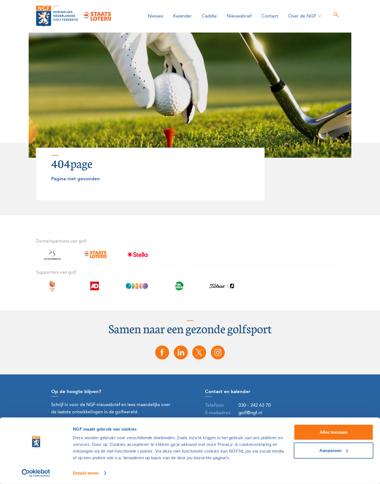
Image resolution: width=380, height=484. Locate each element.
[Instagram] (217, 352)
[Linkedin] (180, 352)
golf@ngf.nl (250, 413)
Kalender (182, 16)
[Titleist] (221, 289)
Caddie (209, 16)
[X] (199, 352)
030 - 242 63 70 (254, 405)
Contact (269, 16)
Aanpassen (330, 450)
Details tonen (86, 473)
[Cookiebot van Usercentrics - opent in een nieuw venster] (36, 473)
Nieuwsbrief (239, 16)
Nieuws (155, 16)
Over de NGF (302, 16)
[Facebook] (162, 352)
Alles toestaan (333, 432)
